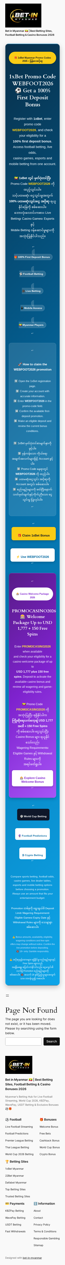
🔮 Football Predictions (32, 835)
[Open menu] (7, 995)
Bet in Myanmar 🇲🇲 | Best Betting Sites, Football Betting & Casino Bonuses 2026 (29, 1084)
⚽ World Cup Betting (33, 816)
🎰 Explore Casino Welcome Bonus (32, 779)
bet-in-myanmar (32, 1257)
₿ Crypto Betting (32, 855)
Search (51, 1041)
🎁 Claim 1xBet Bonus (34, 535)
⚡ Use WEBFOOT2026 (32, 557)
